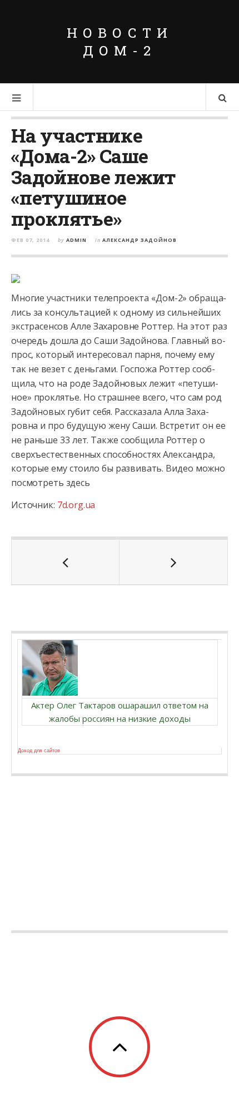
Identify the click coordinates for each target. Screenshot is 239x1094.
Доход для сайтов (39, 750)
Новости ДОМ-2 (120, 41)
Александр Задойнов (139, 240)
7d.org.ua (76, 505)
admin (76, 240)
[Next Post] (173, 562)
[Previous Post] (66, 562)
